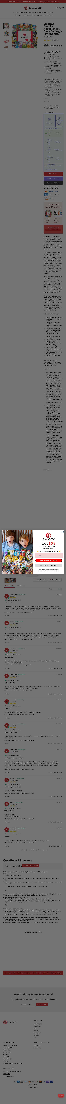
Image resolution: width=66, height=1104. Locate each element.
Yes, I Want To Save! (48, 560)
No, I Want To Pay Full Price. (48, 565)
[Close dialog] (63, 532)
